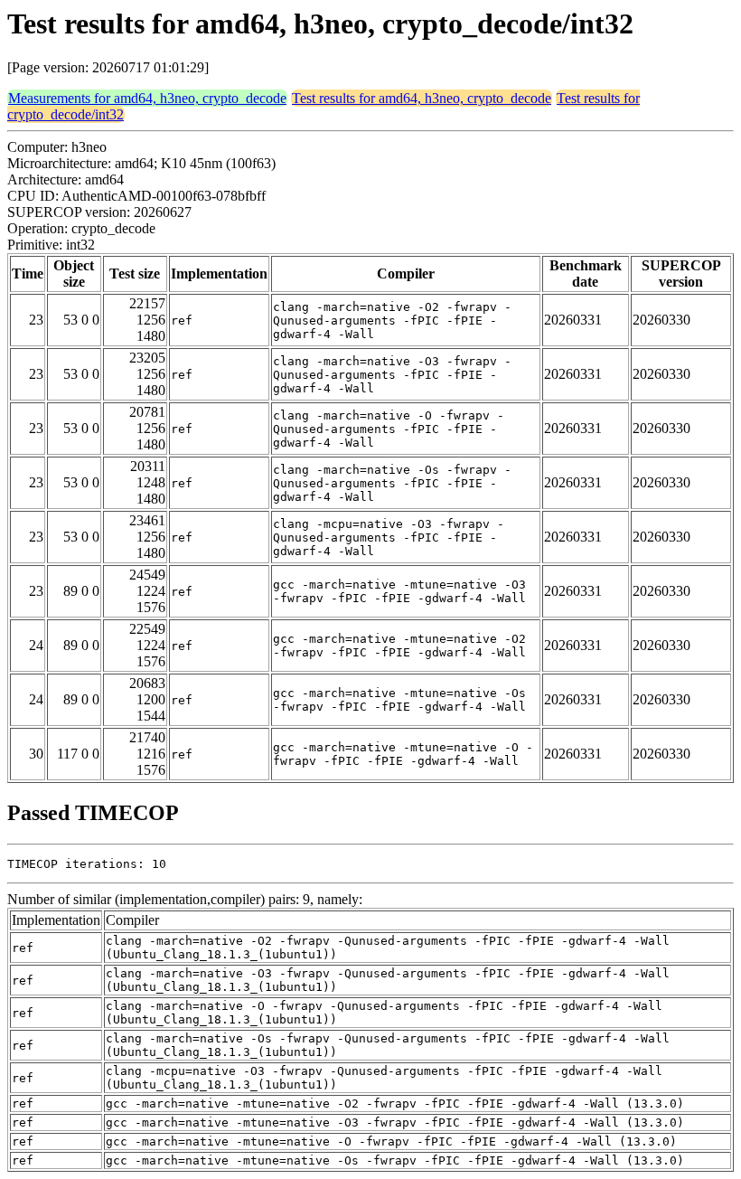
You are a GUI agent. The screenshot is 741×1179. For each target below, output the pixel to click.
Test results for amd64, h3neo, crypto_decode (421, 98)
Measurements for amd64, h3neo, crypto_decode (147, 98)
